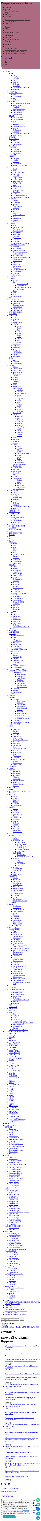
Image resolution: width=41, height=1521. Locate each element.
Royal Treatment (18, 181)
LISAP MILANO (14, 651)
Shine (18, 402)
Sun (18, 340)
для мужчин (13, 1282)
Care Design (17, 906)
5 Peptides (20, 390)
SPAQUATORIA (14, 929)
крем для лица (13, 1159)
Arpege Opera (17, 323)
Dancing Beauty (18, 961)
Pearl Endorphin (18, 936)
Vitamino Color (21, 676)
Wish (14, 216)
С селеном (16, 1019)
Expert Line (16, 86)
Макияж (7, 34)
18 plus (15, 383)
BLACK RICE (13, 1046)
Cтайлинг (16, 273)
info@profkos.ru (10, 1491)
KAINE (11, 1083)
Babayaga (16, 441)
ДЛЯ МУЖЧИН (10, 1251)
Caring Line (16, 591)
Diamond (20, 420)
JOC (14, 121)
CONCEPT (12, 224)
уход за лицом (13, 1254)
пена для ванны (14, 1194)
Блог (2, 1497)
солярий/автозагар (15, 1221)
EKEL (11, 1061)
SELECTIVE (13, 876)
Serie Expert (16, 673)
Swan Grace (16, 938)
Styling (15, 193)
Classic (19, 446)
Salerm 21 (16, 810)
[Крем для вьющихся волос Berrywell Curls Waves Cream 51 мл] (22, 1347)
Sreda (14, 984)
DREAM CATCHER (15, 312)
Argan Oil (16, 176)
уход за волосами (14, 1252)
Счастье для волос (19, 250)
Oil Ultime (16, 839)
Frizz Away (20, 848)
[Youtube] (8, 1485)
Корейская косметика (12, 11)
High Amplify (21, 706)
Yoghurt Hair (17, 597)
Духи (14, 931)
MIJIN (11, 1095)
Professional (16, 772)
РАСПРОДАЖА (10, 1125)
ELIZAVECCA (14, 1065)
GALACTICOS (14, 513)
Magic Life (16, 621)
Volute (19, 406)
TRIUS (11, 1005)
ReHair (15, 384)
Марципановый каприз (21, 948)
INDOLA (16, 858)
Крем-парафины (18, 301)
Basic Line (16, 741)
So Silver (19, 710)
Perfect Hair (16, 729)
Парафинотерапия (19, 109)
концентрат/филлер (15, 1173)
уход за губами (14, 1183)
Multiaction (16, 319)
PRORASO (12, 787)
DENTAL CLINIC (15, 1054)
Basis (18, 330)
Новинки (8, 16)
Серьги (11, 1289)
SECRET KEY (14, 1107)
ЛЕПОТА (12, 1010)
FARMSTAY (13, 1076)
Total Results (17, 699)
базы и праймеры (14, 1235)
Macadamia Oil (17, 570)
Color (18, 397)
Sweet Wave (17, 356)
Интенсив (16, 246)
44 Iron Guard (17, 179)
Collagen (19, 391)
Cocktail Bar (17, 736)
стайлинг (12, 1261)
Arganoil (15, 568)
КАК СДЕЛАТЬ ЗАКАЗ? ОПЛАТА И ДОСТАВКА (22, 1302)
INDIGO (12, 535)
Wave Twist (20, 427)
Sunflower (20, 460)
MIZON (11, 1099)
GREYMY (12, 528)
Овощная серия (18, 952)
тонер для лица (14, 1180)
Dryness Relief (21, 285)
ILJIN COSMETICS (15, 533)
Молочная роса (18, 973)
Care (18, 407)
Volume (19, 404)
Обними (15, 367)
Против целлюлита (19, 966)
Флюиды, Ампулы (19, 517)
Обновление (17, 955)
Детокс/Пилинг (14, 1143)
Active (19, 457)
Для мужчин (9, 36)
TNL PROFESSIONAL (16, 989)
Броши (11, 1298)
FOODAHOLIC (14, 1077)
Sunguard (16, 782)
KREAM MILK (14, 1084)
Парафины (16, 303)
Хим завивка (17, 275)
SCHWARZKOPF (15, 835)
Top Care (16, 653)
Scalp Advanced (22, 687)
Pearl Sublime (17, 881)
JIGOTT (11, 1079)
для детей (12, 1284)
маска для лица (14, 1162)
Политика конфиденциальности (16, 50)
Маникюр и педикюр (12, 32)
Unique (19, 430)
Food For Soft (21, 704)
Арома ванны (17, 977)
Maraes (15, 547)
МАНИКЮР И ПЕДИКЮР (14, 1226)
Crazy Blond (17, 623)
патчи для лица (14, 1182)
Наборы (15, 932)
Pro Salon (16, 381)
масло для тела (14, 1215)
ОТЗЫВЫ (8, 1305)
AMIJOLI (12, 1035)
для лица (12, 1277)
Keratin (15, 169)
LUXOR (11, 694)
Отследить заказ (10, 21)
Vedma (15, 437)
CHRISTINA (13, 199)
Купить (8, 1364)
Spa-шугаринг (17, 105)
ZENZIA (12, 1122)
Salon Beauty (17, 743)
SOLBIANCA (13, 927)
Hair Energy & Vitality (24, 287)
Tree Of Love (17, 957)
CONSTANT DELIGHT (17, 245)
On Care (15, 878)
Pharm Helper (17, 993)
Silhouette (16, 777)
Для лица (16, 605)
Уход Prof (16, 160)
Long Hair (20, 399)
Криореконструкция (19, 269)
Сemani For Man (18, 894)
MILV (11, 726)
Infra (14, 170)
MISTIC (11, 1097)
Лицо (6, 28)
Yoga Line (16, 964)
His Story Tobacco (18, 784)
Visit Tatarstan (17, 1026)
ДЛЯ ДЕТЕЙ (9, 1267)
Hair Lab (15, 809)
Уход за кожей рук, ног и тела (23, 1023)
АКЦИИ (8, 1123)
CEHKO (11, 156)
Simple (15, 618)
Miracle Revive (21, 425)
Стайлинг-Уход (18, 598)
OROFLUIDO (13, 766)
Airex (14, 475)
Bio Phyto (16, 209)
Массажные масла (19, 975)
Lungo (19, 429)
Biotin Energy (17, 574)
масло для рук (13, 1198)
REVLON (12, 795)
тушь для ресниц (14, 1242)
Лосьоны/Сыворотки (16, 1139)
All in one (16, 886)
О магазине (9, 23)
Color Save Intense (23, 453)
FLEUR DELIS (14, 510)
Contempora (16, 123)
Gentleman (20, 462)
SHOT (11, 904)
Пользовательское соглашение (15, 51)
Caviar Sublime (17, 885)
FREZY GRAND (14, 512)
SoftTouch (16, 786)
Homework (16, 773)
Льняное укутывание (20, 950)
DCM (10, 298)
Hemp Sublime (17, 883)
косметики (12, 1281)
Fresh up (15, 239)
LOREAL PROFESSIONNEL (18, 671)
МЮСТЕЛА (13, 1012)
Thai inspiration (18, 943)
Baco (14, 552)
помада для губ (14, 1233)
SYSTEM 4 (12, 985)
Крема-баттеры (18, 970)
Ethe (14, 317)
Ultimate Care (17, 745)
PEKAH (11, 1104)
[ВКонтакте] (5, 1485)
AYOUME (12, 1040)
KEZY (11, 612)
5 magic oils (16, 264)
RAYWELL (13, 789)
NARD (11, 1100)
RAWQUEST (13, 1106)
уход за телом (13, 1258)
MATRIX (12, 697)
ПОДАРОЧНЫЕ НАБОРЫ (14, 1274)
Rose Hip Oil (17, 186)
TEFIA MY (12, 987)
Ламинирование (18, 255)
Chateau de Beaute (19, 215)
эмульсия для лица (15, 1169)
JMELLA (12, 1081)
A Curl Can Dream (23, 718)
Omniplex (16, 505)
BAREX (11, 116)
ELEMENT (12, 1063)
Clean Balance (21, 851)
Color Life (20, 422)
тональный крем (14, 1236)
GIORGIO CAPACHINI (17, 526)
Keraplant (16, 658)
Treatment (16, 581)
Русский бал (17, 370)
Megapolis (16, 733)
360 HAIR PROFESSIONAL (18, 1030)
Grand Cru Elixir (18, 934)
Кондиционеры (14, 1130)
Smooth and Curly (18, 588)
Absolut (15, 821)
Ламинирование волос (16, 1146)
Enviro (15, 188)
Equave (15, 798)
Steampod (16, 690)
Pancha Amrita (17, 941)
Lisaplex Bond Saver (19, 665)
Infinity (15, 225)
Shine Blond (17, 752)
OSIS (14, 872)
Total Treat (20, 717)
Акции (7, 13)
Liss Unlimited (21, 683)
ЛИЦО (7, 1155)
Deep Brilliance (18, 178)
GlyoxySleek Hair (18, 602)
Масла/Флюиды (14, 1137)
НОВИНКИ (9, 1300)
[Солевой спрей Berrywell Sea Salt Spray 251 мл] (22, 1446)
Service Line (21, 487)
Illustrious (16, 204)
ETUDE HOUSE (14, 1070)
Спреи (11, 1134)
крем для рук (13, 1196)
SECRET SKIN (14, 1109)
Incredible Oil (17, 619)
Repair (19, 400)
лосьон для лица (14, 1175)
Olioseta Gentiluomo (19, 126)
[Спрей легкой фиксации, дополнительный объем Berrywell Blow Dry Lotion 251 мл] (22, 1464)
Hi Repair (16, 819)
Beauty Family (17, 738)
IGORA (15, 867)
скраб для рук (13, 1199)
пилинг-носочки (14, 1208)
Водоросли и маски (19, 978)
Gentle (19, 337)
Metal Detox (21, 678)
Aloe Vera (16, 174)
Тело (6, 30)
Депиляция (16, 609)
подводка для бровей (16, 1245)
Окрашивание (17, 96)
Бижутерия (8, 41)
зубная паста (13, 1187)
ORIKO (11, 1102)
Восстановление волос (20, 252)
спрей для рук (13, 1203)
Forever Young (17, 206)
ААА (14, 551)
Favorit (15, 501)
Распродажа (9, 14)
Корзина (10, 1495)
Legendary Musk (18, 959)
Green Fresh (16, 347)
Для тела (16, 607)
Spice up (15, 962)
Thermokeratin (17, 467)
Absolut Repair (21, 674)
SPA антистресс (18, 259)
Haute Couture (17, 388)
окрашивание (13, 1263)
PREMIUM (12, 770)
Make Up (16, 828)
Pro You (15, 802)
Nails (14, 611)
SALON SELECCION (16, 833)
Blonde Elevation (18, 554)
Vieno (15, 292)
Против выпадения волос (21, 257)
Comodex (16, 208)
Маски (11, 1132)
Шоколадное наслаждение (22, 945)
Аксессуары (17, 135)
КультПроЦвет (18, 372)
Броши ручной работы (16, 1288)
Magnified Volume (18, 190)
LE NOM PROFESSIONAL (18, 650)
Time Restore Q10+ (23, 849)
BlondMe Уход (21, 855)
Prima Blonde (17, 413)
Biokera (15, 816)
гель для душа (13, 1191)
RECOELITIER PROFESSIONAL (20, 791)
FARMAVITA (13, 490)
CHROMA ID (17, 869)
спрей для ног (13, 1205)
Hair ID (15, 639)
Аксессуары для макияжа (17, 1249)
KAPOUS (12, 565)
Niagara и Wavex (18, 489)
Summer (19, 436)
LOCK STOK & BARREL (17, 669)
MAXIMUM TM (14, 724)
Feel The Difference (19, 890)
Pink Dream (16, 750)
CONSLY (12, 1049)
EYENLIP (12, 1074)
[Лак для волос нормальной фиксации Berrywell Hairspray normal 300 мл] (22, 1385)
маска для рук (13, 1201)
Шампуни (12, 1129)
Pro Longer (20, 681)
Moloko (15, 379)
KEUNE (11, 628)
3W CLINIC (13, 1033)
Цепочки (12, 1297)
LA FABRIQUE (14, 632)
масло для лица (14, 1166)
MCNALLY (13, 1092)
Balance (19, 333)
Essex (18, 482)
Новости (8, 44)
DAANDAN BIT (14, 1053)
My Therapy (17, 616)
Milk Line (16, 584)
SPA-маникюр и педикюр (21, 103)
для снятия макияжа (15, 1247)
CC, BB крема (13, 1238)
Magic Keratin (17, 572)
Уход (14, 94)
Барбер (15, 98)
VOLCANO (13, 1007)
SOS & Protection (18, 909)
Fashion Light (17, 657)
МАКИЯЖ (8, 1231)
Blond (19, 395)
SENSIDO (12, 902)
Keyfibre (15, 354)
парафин (12, 1229)
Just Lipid (20, 416)
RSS (5, 1497)
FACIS (11, 1069)
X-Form (15, 549)
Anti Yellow (20, 485)
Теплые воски (17, 307)
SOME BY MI (13, 1113)
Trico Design (17, 908)
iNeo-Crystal (17, 466)
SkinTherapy (17, 779)
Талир (15, 1017)
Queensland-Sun (18, 911)
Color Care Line (18, 254)
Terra (14, 637)
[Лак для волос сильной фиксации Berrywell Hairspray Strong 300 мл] (22, 1405)
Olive (14, 185)
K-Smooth (16, 915)
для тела (11, 1279)
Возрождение (17, 954)
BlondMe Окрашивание (25, 856)
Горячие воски (18, 308)
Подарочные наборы (12, 39)
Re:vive (15, 586)
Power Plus (16, 192)
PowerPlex (16, 897)
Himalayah (16, 939)
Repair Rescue (21, 846)
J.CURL (11, 540)
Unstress (15, 220)
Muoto (15, 294)
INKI (10, 536)
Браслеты (12, 1295)
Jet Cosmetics (17, 775)
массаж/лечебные (14, 1219)
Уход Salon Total (18, 227)
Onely (15, 492)
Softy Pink (16, 345)
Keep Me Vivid (21, 713)
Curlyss (15, 556)
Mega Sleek (20, 715)
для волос (12, 1275)
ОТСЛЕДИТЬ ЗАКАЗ (12, 1304)
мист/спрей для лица (16, 1178)
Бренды (7, 9)
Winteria (19, 434)
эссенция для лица (15, 1171)
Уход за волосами (18, 110)
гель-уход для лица (15, 1168)
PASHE (11, 768)
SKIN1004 (12, 1111)
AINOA (15, 280)
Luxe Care (16, 589)
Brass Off (20, 711)
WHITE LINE (13, 1008)
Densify (19, 328)
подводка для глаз (15, 1244)
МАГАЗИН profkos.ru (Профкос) (12, 1327)
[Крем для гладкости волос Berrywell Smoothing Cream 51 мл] (22, 1367)
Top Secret (16, 229)
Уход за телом (17, 114)
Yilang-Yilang (17, 575)
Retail (14, 754)
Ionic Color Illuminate (20, 195)
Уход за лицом (17, 112)
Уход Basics (16, 158)
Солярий (16, 473)
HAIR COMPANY (15, 529)
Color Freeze (21, 842)
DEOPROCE (13, 1056)
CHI (10, 167)
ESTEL (11, 365)
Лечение (16, 499)
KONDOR (12, 630)
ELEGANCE (13, 314)
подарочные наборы (15, 1265)
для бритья (12, 1256)
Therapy (19, 448)
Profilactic (16, 582)
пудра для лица (14, 1240)
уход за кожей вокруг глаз (17, 1164)
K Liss (15, 508)
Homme (15, 825)
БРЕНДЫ (8, 71)
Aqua (18, 418)
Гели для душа (17, 971)
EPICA (11, 358)
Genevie (15, 443)
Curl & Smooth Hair (19, 749)
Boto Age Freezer (18, 780)
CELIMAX (12, 1047)
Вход (6, 65)
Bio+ (14, 282)
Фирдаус (16, 1015)
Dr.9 (14, 1014)
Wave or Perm (17, 924)
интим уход (13, 1222)
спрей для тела (14, 1210)
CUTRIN (12, 278)
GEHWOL (12, 524)
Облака (15, 376)
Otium (15, 414)
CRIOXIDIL (13, 277)
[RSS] (2, 1485)
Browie (19, 483)
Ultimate (15, 655)
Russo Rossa (17, 386)
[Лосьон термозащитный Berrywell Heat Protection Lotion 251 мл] (22, 1425)
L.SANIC (12, 1088)
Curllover (16, 892)
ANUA (11, 1038)
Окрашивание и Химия (21, 87)
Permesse (16, 125)
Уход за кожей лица (19, 1021)
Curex (15, 444)
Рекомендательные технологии (15, 53)
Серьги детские (14, 1291)
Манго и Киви (18, 947)
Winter (19, 459)
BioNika (15, 731)
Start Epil (16, 107)
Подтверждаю (9, 1517)
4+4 (18, 865)
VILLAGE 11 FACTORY (17, 1120)
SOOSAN (12, 1114)
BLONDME (17, 853)
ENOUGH (12, 1067)
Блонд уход (16, 234)
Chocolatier (20, 432)
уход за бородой (14, 1259)
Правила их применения (24, 1513)
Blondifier (20, 680)
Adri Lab (16, 82)
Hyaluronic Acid (18, 579)
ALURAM (12, 91)
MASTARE (12, 696)
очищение (12, 1157)
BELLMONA (13, 1044)
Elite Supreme (17, 261)
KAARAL (12, 542)
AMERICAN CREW (15, 93)
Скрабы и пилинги (19, 968)
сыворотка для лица (15, 1160)
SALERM (12, 807)
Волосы (7, 27)
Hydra (19, 326)
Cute (14, 75)
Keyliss (15, 349)
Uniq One (16, 800)
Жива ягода (17, 374)
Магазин (4, 1495)
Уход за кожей (17, 310)
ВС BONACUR (18, 840)
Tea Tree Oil (17, 183)
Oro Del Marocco (18, 119)
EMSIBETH (13, 315)
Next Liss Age (17, 641)
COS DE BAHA (14, 1051)
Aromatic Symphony (19, 593)
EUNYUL (12, 1072)
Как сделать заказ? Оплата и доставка (17, 20)
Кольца (11, 1293)
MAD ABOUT (17, 871)
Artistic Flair (17, 879)
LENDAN (12, 634)
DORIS (11, 1060)
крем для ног (13, 1206)
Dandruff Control (22, 284)
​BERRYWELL (14, 139)
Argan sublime (17, 498)
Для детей (8, 37)
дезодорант (12, 1224)
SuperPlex (16, 128)
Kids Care (16, 826)
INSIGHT (12, 538)
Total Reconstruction (19, 595)
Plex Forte (16, 642)
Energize (19, 331)
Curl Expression (22, 685)
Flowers (15, 377)
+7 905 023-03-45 (13, 1488)
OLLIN (11, 727)
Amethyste (16, 496)
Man (14, 664)
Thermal (15, 324)
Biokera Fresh (17, 814)
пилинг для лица (14, 1176)
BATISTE (12, 137)
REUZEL (12, 793)
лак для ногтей (14, 1228)
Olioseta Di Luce (18, 117)
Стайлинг (16, 84)
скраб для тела (14, 1213)
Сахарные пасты (18, 305)
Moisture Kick (21, 844)
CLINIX (15, 837)
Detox (15, 262)
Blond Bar (20, 409)
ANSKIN (12, 1037)
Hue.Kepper (16, 344)
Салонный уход (18, 922)
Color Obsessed (22, 708)
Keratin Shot (17, 817)
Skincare (19, 342)
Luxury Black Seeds (19, 172)
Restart (15, 796)
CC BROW (12, 155)
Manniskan (16, 559)
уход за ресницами (15, 1185)
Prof (14, 222)
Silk (14, 211)
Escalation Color (18, 660)
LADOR (11, 1086)
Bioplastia (16, 812)
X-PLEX (16, 761)
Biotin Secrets (17, 232)
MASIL (11, 1090)
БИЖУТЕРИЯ (10, 1286)
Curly (14, 80)
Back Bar (16, 494)
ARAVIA (12, 102)
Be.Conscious (17, 130)
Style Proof (16, 351)
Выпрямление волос (16, 1150)
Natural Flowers (18, 888)
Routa (15, 291)
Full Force (16, 734)
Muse (14, 213)
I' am (14, 614)
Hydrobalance (21, 393)
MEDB (11, 1093)
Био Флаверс (17, 248)
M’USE (15, 476)
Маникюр (16, 89)
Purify (15, 543)
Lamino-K (16, 918)
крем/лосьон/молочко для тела (19, 1212)
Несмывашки (13, 1136)
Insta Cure (20, 703)
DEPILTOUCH (14, 300)
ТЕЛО (7, 1189)
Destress (19, 338)
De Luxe (19, 480)
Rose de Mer (17, 218)
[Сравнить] (12, 1364)
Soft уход (16, 79)
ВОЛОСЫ (8, 1127)
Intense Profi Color (19, 759)
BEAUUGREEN (14, 1042)
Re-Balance (20, 289)
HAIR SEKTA (13, 531)
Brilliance (20, 450)
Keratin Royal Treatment (20, 740)
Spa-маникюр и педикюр (21, 982)
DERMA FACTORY (15, 1058)
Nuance (15, 201)
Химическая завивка (20, 165)
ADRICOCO (13, 73)
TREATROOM (14, 1116)
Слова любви (17, 368)
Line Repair (16, 202)
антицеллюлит (14, 1217)
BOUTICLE (13, 146)
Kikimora (16, 439)
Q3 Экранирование (19, 464)
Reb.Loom (16, 321)
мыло (10, 1192)
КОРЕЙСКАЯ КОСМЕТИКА (15, 1031)
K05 (14, 545)
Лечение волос (18, 231)
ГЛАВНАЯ (8, 7)
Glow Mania (21, 701)
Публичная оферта (11, 48)
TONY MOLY (13, 1118)
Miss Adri (16, 77)
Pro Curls (16, 236)
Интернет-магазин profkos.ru (16, 3)
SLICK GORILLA (15, 925)
